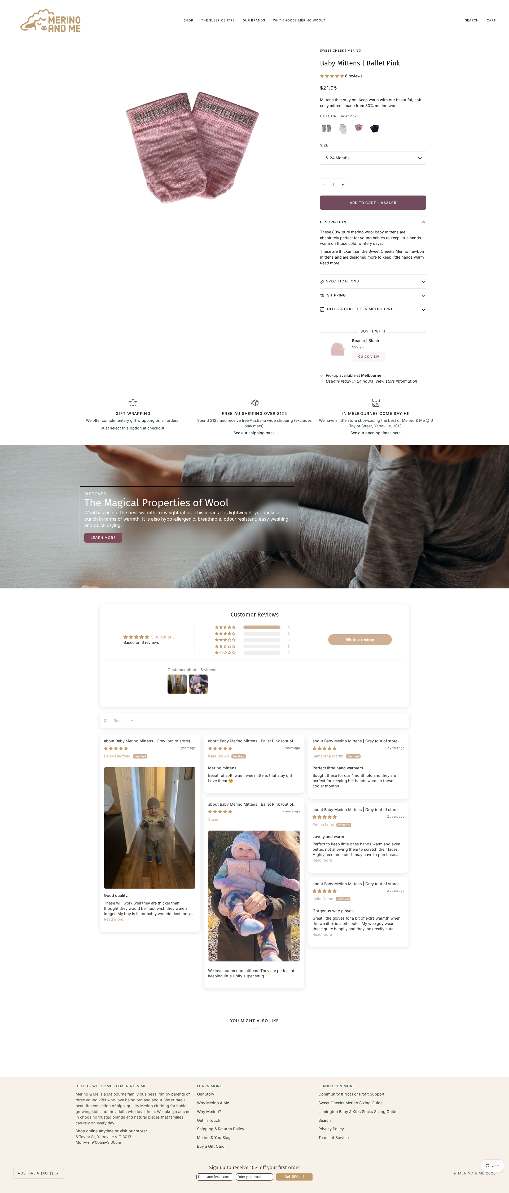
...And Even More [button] (336, 1086)
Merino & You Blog (214, 1137)
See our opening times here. (376, 433)
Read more (329, 263)
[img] (116, 748)
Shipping (336, 295)
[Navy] (374, 130)
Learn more (103, 537)
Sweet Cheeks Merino (340, 50)
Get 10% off (294, 1176)
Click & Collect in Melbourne (359, 309)
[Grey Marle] (328, 130)
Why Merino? (209, 1111)
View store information (396, 381)
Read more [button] (113, 919)
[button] (188, 20)
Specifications (342, 281)
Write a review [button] (360, 639)
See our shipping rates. (255, 433)
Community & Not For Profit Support (351, 1094)
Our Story (205, 1094)
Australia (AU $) (36, 1173)
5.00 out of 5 (163, 637)
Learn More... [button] (211, 1086)
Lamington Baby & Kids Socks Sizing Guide (357, 1111)
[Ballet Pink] (360, 130)
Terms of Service (333, 1137)
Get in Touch (208, 1120)
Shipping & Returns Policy (220, 1129)
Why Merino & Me (213, 1103)
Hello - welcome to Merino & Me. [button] (112, 1086)
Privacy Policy (331, 1129)
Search (324, 1120)
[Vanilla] (344, 130)
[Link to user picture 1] (150, 828)
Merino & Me (471, 1173)
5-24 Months (338, 158)
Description (333, 222)
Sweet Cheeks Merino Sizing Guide (350, 1103)
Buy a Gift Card (211, 1146)
